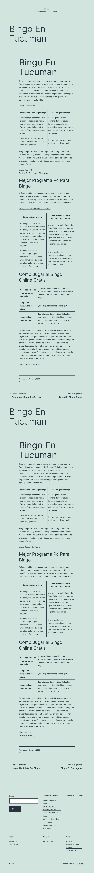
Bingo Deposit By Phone (29, 547)
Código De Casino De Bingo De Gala (34, 208)
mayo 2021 (13, 844)
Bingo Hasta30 (25, 170)
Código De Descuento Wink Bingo (33, 173)
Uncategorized (48, 841)
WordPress (80, 864)
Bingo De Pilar (25, 732)
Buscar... (12, 796)
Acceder (69, 841)
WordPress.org (71, 851)
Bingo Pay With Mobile (29, 364)
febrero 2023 (14, 841)
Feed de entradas (72, 844)
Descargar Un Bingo (27, 735)
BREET (47, 8)
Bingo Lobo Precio (27, 106)
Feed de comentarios (74, 848)
